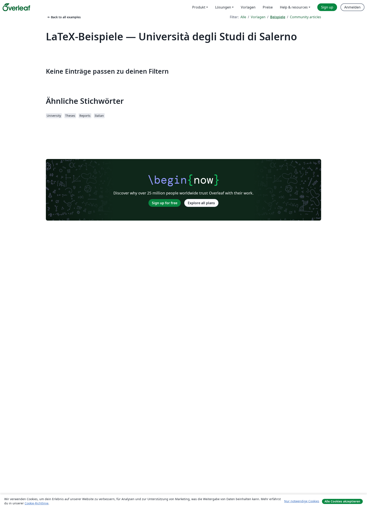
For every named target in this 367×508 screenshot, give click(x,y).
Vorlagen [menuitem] (248, 7)
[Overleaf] (16, 7)
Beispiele (277, 17)
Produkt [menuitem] (198, 7)
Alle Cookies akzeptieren (342, 501)
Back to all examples (64, 17)
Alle (243, 17)
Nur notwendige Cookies (301, 501)
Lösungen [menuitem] (223, 7)
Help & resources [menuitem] (294, 7)
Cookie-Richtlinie (36, 503)
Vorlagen (258, 17)
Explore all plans (201, 203)
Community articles (305, 17)
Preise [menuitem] (268, 7)
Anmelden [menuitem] (352, 7)
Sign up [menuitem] (327, 7)
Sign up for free (164, 203)
